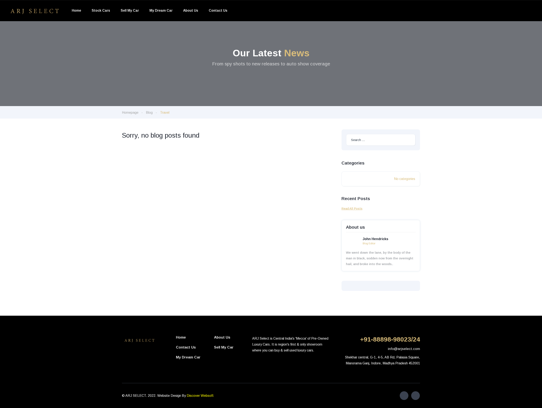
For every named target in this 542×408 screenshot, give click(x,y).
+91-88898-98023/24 (390, 339)
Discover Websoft (200, 395)
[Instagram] (415, 395)
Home (76, 10)
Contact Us (218, 10)
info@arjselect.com (404, 349)
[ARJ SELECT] (34, 10)
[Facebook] (404, 395)
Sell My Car (130, 10)
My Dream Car (161, 10)
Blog (149, 112)
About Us (190, 10)
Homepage (130, 112)
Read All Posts (352, 208)
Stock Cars (101, 10)
